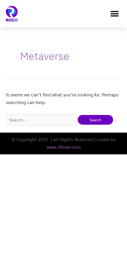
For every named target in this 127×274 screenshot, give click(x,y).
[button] (114, 13)
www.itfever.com (64, 147)
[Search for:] (42, 120)
